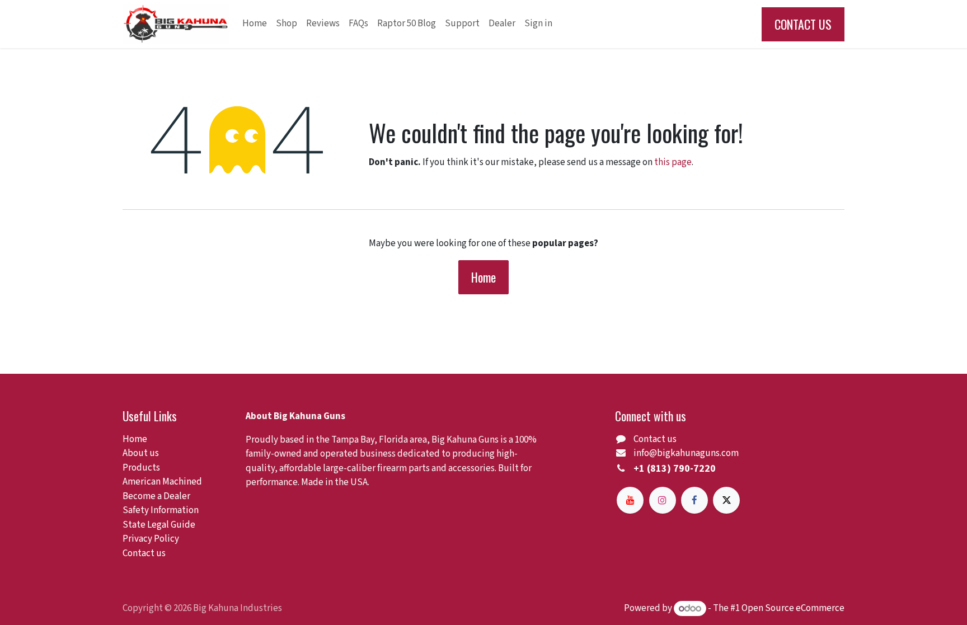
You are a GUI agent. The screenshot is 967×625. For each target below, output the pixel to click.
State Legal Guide (159, 525)
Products (141, 467)
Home (483, 277)
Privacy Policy (151, 539)
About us (141, 453)
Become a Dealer (156, 496)
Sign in (538, 23)
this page (673, 162)
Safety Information (161, 510)
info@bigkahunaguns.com (686, 453)
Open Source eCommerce (792, 608)
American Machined (162, 481)
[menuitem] (254, 24)
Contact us (144, 553)
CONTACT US (803, 24)
